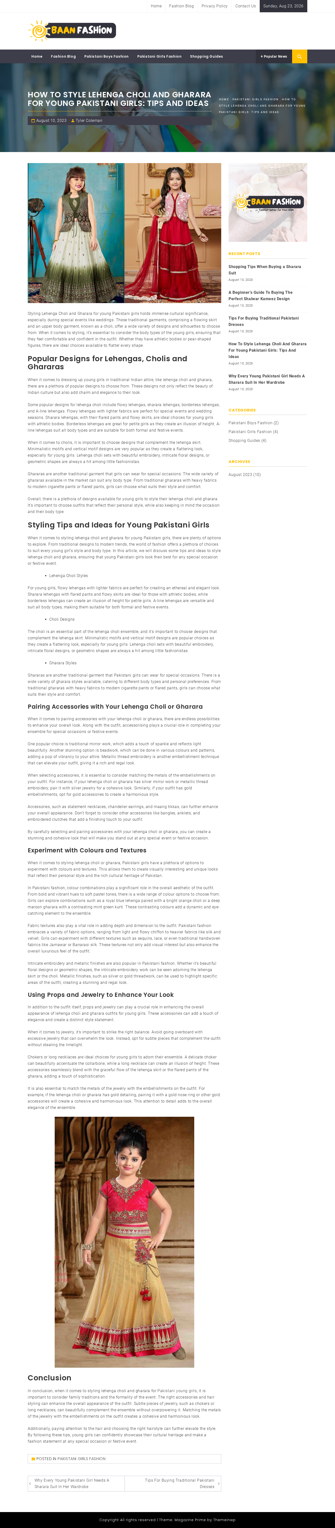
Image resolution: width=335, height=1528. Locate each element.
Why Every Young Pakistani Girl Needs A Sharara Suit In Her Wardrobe (72, 1483)
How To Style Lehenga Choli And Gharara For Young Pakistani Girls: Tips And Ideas (268, 350)
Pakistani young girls (177, 1390)
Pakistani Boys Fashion (106, 56)
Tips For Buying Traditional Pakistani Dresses (179, 1483)
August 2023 (240, 474)
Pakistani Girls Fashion (159, 56)
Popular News (275, 56)
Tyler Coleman (89, 120)
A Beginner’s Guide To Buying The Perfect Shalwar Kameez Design (261, 295)
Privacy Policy (215, 6)
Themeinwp (224, 1519)
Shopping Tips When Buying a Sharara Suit (265, 269)
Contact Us (245, 6)
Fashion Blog (181, 6)
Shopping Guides (206, 56)
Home (156, 6)
